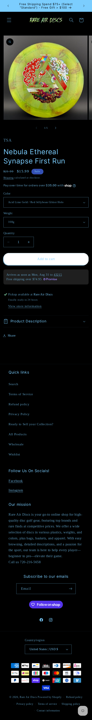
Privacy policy (24, 704)
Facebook (16, 481)
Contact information (48, 710)
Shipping (8, 178)
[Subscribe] (70, 588)
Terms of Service (21, 394)
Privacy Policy (19, 414)
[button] (9, 20)
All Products (18, 434)
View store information (25, 306)
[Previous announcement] (8, 5)
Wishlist (14, 454)
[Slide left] (36, 128)
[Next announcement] (84, 5)
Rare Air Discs (28, 697)
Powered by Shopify (49, 697)
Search (13, 384)
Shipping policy (71, 704)
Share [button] (12, 335)
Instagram (16, 490)
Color (7, 193)
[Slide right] (55, 128)
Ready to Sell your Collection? (31, 424)
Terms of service (47, 704)
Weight (8, 213)
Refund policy (19, 404)
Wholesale (16, 444)
